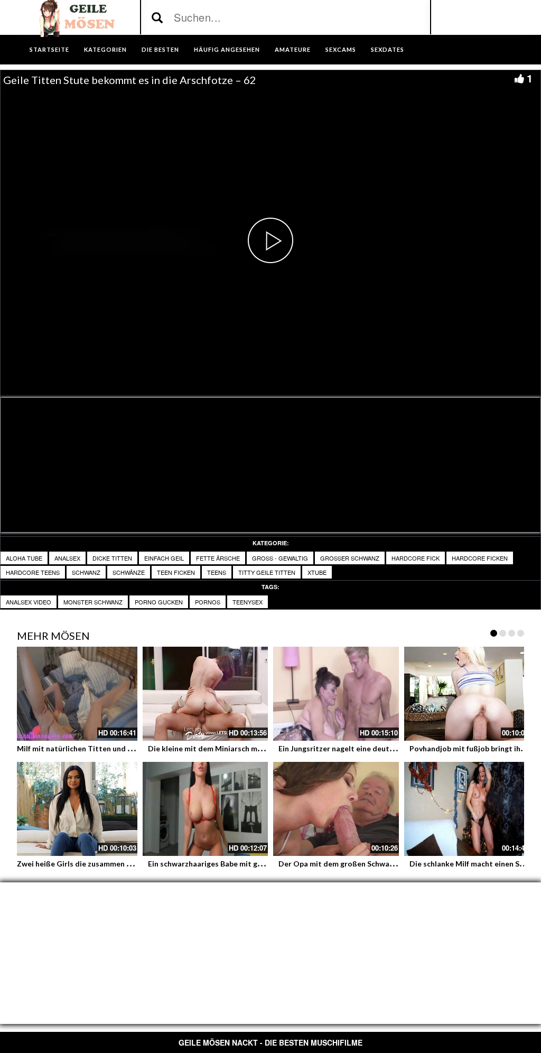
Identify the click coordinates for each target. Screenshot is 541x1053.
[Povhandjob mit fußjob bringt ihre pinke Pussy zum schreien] (467, 694)
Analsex (67, 558)
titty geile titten (266, 572)
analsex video (28, 602)
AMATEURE (293, 49)
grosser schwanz (349, 558)
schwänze (129, 572)
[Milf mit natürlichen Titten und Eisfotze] (74, 694)
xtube (317, 572)
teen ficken (176, 572)
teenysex (247, 602)
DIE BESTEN (160, 49)
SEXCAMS (340, 49)
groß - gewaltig (280, 558)
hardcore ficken (480, 558)
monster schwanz (93, 602)
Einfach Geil (164, 558)
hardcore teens (33, 572)
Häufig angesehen (227, 49)
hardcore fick (415, 558)
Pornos (207, 602)
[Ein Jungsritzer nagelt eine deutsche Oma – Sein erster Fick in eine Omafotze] (336, 694)
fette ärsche (218, 558)
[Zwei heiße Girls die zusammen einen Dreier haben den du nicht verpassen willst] (74, 809)
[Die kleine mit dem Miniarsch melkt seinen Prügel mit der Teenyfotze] (205, 694)
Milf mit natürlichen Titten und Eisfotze (86, 748)
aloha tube (24, 558)
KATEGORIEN (105, 49)
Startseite (49, 49)
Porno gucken (159, 602)
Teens (216, 572)
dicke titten (112, 558)
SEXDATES (387, 49)
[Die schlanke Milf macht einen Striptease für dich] (467, 809)
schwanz (86, 572)
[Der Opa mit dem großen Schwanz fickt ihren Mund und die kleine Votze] (336, 809)
